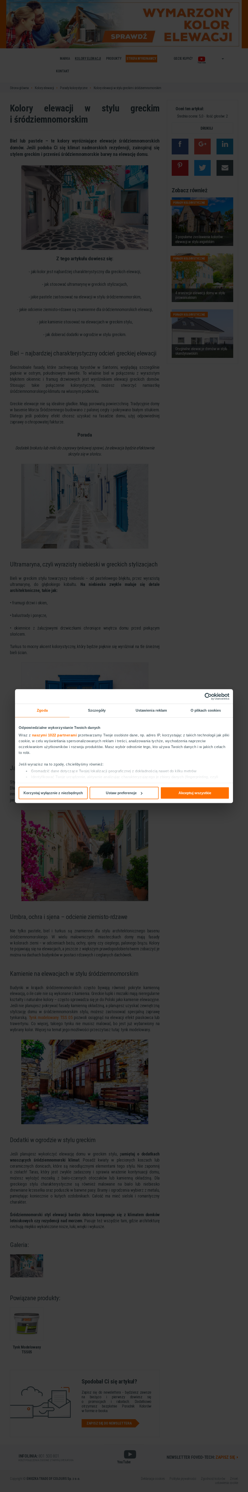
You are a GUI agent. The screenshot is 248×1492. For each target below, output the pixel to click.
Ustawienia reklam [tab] (151, 710)
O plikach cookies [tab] (206, 710)
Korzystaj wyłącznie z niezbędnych (53, 793)
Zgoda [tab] (42, 710)
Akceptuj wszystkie (194, 793)
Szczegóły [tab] (97, 710)
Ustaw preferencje (121, 793)
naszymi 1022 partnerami (54, 735)
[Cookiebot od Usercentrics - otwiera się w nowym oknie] (208, 696)
